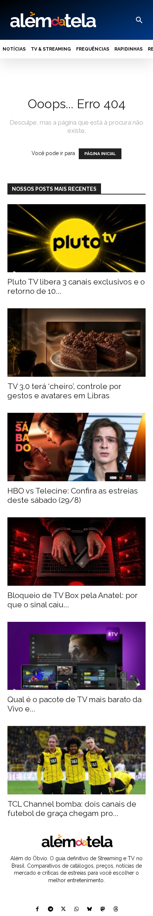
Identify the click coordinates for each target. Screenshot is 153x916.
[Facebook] (37, 909)
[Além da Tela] (52, 19)
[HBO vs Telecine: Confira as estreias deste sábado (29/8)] (76, 447)
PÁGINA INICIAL (100, 153)
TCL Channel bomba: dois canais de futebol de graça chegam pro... (71, 808)
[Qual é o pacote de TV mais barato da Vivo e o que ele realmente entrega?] (76, 656)
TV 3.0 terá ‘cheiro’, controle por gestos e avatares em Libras (64, 391)
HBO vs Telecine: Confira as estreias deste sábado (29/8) (72, 495)
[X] (63, 909)
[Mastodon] (102, 909)
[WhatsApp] (76, 909)
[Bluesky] (89, 909)
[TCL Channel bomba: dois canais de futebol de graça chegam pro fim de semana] (76, 760)
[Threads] (115, 909)
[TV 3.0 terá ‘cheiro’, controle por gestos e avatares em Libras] (76, 342)
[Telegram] (50, 909)
